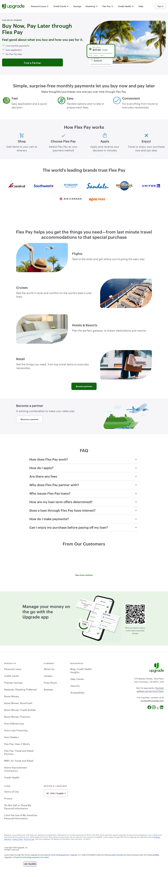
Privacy (8, 798)
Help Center (77, 678)
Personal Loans (12, 668)
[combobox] (56, 793)
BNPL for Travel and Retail (18, 760)
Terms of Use (11, 791)
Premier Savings (13, 682)
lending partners (62, 855)
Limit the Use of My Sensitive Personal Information (20, 816)
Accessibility (77, 692)
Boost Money (11, 695)
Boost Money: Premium (17, 716)
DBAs (157, 855)
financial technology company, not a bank (31, 857)
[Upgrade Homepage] (13, 6)
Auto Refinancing (14, 723)
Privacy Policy (17, 839)
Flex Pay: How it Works (17, 743)
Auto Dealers (11, 736)
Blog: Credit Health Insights (81, 670)
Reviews (48, 689)
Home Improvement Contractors (15, 769)
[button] (40, 6)
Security (75, 685)
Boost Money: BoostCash (18, 702)
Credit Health (11, 777)
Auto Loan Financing (16, 730)
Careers (48, 675)
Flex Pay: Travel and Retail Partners (19, 752)
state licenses (117, 855)
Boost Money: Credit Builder (20, 709)
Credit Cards (11, 675)
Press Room (50, 682)
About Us (49, 668)
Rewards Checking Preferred (20, 689)
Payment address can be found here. (150, 689)
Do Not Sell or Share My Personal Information (17, 806)
